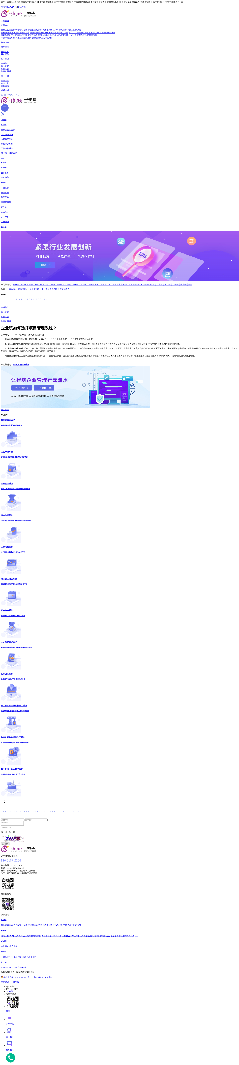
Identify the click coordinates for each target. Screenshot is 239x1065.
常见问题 (5, 69)
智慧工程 (172, 284)
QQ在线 (9, 991)
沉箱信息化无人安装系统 (12, 35)
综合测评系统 (46, 30)
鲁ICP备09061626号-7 (43, 977)
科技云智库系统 (8, 30)
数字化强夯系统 (30, 35)
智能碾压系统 (36, 33)
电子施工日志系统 (73, 30)
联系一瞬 (5, 90)
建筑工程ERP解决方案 (11, 936)
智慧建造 (180, 284)
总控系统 (48, 38)
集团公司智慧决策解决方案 (98, 936)
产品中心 (13, 7)
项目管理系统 (114, 284)
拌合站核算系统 (61, 35)
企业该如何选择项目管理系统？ (55, 289)
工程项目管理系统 (89, 284)
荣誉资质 (5, 86)
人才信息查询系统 (21, 33)
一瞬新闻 (5, 63)
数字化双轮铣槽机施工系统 (81, 33)
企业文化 (5, 83)
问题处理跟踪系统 (23, 38)
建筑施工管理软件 (21, 284)
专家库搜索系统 (8, 38)
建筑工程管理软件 (37, 284)
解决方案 (22, 7)
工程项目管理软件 (73, 284)
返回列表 (5, 410)
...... (2, 158)
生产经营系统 (91, 35)
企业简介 (5, 80)
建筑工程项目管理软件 (55, 284)
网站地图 (5, 7)
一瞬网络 (15, 982)
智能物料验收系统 (46, 35)
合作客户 (5, 52)
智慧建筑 (188, 284)
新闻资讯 (5, 59)
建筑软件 (124, 284)
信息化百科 (6, 71)
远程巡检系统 (38, 38)
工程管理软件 (134, 284)
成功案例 (5, 47)
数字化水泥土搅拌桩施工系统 (55, 33)
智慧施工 (164, 284)
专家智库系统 (34, 30)
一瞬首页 (5, 21)
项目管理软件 (103, 284)
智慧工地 (156, 284)
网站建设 (5, 982)
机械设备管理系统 (77, 35)
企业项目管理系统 (21, 364)
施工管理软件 (146, 284)
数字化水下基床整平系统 (104, 33)
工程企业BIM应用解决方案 (74, 936)
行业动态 (5, 66)
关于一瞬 (5, 76)
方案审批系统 (21, 30)
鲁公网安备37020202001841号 (16, 977)
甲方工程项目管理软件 (31, 936)
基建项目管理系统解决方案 (122, 936)
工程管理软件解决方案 (51, 936)
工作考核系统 (59, 30)
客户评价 (5, 54)
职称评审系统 (7, 33)
